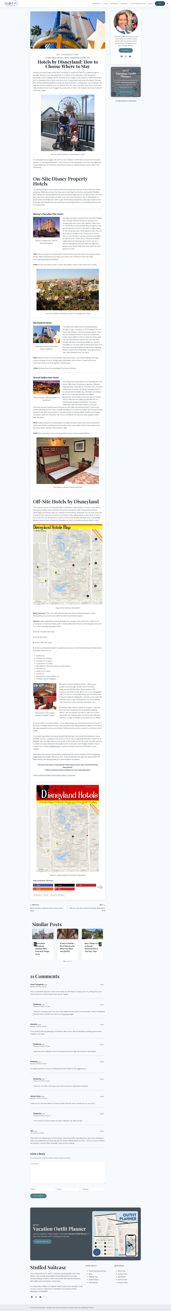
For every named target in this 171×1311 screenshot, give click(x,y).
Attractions (51, 58)
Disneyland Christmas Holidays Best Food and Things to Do (42, 948)
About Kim (121, 1271)
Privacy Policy (123, 1282)
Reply (102, 985)
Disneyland (37, 895)
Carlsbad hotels (54, 746)
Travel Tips (124, 3)
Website (86, 1189)
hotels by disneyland (57, 895)
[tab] (64, 961)
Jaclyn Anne (35, 1096)
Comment (35, 1164)
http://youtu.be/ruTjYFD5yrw (47, 259)
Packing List (114, 3)
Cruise (105, 3)
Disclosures (122, 1277)
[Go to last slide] (35, 944)
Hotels (60, 58)
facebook (65, 1014)
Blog (90, 1274)
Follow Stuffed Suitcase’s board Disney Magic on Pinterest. (54, 775)
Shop (160, 3)
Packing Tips (93, 1277)
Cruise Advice (93, 1280)
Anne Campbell (36, 984)
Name (33, 1189)
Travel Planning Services (138, 3)
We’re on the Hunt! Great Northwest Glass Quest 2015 (87, 908)
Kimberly (37, 1004)
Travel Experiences (72, 58)
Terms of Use (122, 1280)
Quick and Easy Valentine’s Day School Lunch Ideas (46, 908)
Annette (33, 1024)
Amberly (34, 1061)
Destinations (96, 3)
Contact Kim (122, 1274)
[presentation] (43, 934)
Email (59, 1189)
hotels (46, 895)
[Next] (100, 944)
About (151, 3)
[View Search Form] (167, 3)
